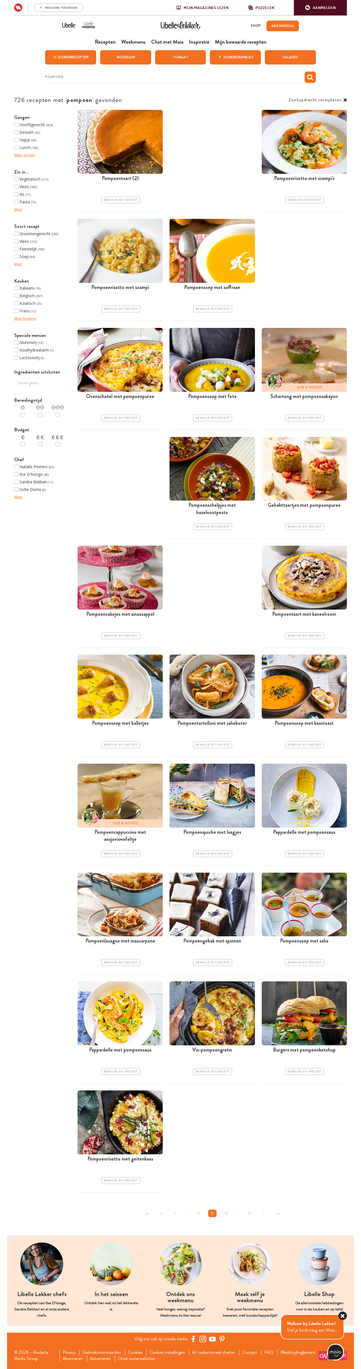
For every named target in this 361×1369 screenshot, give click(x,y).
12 (212, 1213)
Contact (249, 1352)
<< (147, 1213)
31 (249, 1213)
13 (226, 1213)
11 (198, 1213)
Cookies (135, 1352)
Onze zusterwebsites (136, 1358)
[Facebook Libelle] (193, 1338)
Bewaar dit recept (121, 200)
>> (277, 1213)
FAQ (269, 1352)
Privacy (69, 1352)
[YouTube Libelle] (212, 1338)
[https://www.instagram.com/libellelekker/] (202, 1338)
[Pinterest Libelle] (222, 1338)
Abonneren (73, 1358)
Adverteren (100, 1358)
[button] (320, 7)
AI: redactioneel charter (213, 1352)
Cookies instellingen (167, 1352)
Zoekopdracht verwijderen (315, 100)
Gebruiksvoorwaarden (101, 1352)
